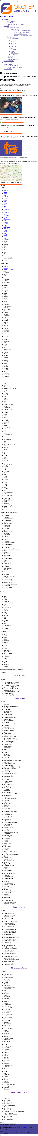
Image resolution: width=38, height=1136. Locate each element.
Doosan (6, 268)
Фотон (6, 208)
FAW (5, 214)
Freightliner (7, 227)
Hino (5, 220)
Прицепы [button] (3, 631)
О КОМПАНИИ (12, 21)
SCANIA (13, 43)
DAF (12, 42)
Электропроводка (12, 59)
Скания (6, 198)
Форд (5, 230)
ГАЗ (5, 204)
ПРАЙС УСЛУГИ (12, 65)
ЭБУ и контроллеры (13, 27)
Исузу (5, 225)
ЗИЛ (5, 206)
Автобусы (10, 56)
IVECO (13, 48)
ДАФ (5, 200)
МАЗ (12, 51)
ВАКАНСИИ (8, 62)
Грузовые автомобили (13, 38)
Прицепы (10, 57)
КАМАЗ (13, 49)
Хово (5, 211)
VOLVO (13, 46)
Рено (5, 195)
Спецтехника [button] (4, 263)
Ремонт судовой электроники (23, 35)
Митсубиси (7, 219)
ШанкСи (6, 212)
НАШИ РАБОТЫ (9, 61)
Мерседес (6, 190)
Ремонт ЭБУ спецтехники (22, 30)
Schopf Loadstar (8, 269)
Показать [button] (2, 679)
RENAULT (14, 40)
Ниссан (6, 223)
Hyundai (6, 222)
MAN (12, 45)
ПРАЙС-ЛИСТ (8, 64)
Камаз (5, 203)
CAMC (6, 236)
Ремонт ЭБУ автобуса (20, 34)
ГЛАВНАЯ (7, 19)
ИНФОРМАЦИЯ (12, 22)
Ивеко (5, 192)
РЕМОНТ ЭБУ (15, 29)
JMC (5, 233)
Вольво (6, 196)
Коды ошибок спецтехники (15, 24)
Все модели (14, 54)
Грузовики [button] (3, 187)
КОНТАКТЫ (8, 69)
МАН (5, 193)
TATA (5, 235)
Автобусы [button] (3, 592)
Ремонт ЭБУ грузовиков (21, 32)
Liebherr (6, 266)
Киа (5, 238)
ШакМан (6, 209)
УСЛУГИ (6, 26)
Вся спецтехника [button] (5, 381)
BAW (5, 217)
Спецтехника (11, 37)
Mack (5, 231)
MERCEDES (14, 53)
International (7, 228)
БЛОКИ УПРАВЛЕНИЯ (14, 67)
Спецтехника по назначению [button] (8, 512)
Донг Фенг (7, 215)
